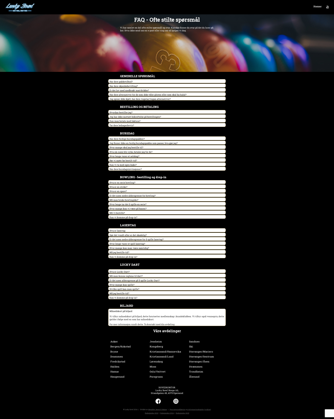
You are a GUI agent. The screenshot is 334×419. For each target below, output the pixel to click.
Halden (114, 366)
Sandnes (194, 341)
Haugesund (117, 376)
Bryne (114, 351)
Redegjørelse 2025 (182, 413)
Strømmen (195, 366)
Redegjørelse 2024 (167, 413)
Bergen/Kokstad (120, 346)
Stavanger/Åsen (199, 361)
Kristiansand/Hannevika (165, 351)
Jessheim (156, 341)
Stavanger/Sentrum (201, 356)
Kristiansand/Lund (162, 356)
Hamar (114, 371)
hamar (317, 6)
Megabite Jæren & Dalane (157, 409)
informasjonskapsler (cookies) (199, 409)
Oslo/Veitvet (157, 371)
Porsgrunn (156, 376)
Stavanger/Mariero (201, 351)
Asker (114, 341)
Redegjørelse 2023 (151, 413)
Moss (153, 366)
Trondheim (196, 371)
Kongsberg (156, 346)
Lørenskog (156, 361)
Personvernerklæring (177, 409)
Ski (191, 346)
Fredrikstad (117, 361)
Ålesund (194, 376)
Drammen (116, 356)
